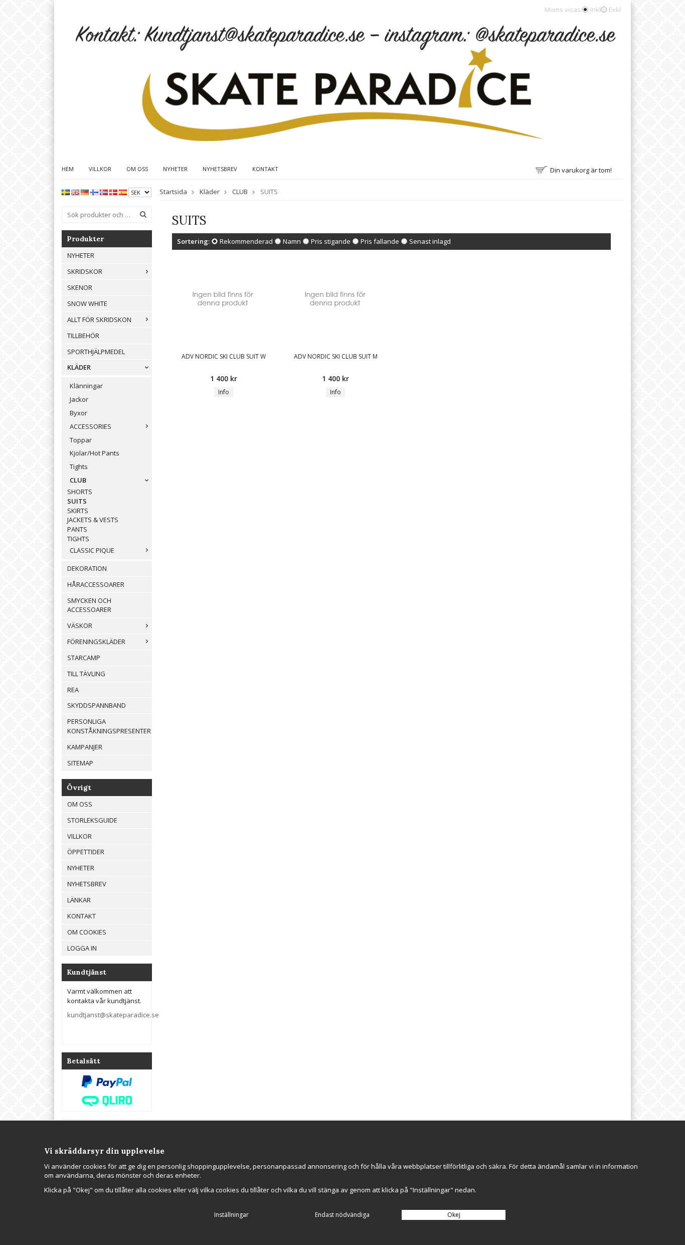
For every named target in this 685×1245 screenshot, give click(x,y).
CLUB (78, 480)
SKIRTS (77, 510)
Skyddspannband (96, 705)
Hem (68, 169)
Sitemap (80, 762)
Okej (453, 1214)
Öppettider (85, 851)
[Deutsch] (85, 191)
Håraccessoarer (95, 584)
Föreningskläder (96, 641)
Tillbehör (83, 335)
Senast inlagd (430, 241)
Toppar (81, 439)
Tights (79, 466)
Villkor (100, 169)
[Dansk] (113, 191)
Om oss (137, 169)
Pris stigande (331, 241)
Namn (292, 241)
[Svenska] (66, 191)
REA (73, 689)
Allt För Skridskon (99, 319)
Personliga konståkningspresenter (109, 726)
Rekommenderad (246, 241)
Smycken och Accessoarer (89, 605)
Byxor (78, 412)
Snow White (87, 303)
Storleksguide (92, 820)
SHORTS (79, 491)
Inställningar (231, 1214)
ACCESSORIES (90, 426)
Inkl (595, 9)
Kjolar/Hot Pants (94, 452)
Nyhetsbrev (220, 169)
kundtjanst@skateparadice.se (113, 1014)
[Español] (123, 191)
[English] (75, 191)
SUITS (77, 501)
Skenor (79, 287)
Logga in (82, 948)
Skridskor (84, 271)
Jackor (79, 399)
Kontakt (265, 169)
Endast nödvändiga (342, 1214)
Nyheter (175, 169)
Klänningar (86, 385)
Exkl (615, 9)
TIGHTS (78, 538)
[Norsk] (104, 191)
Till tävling (86, 673)
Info (223, 392)
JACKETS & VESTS (92, 519)
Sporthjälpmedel (96, 351)
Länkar (79, 899)
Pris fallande (380, 241)
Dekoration (87, 568)
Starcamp (83, 657)
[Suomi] (94, 191)
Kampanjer (84, 746)
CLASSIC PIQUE (92, 550)
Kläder (79, 367)
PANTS (77, 529)
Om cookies (86, 932)
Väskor (79, 625)
